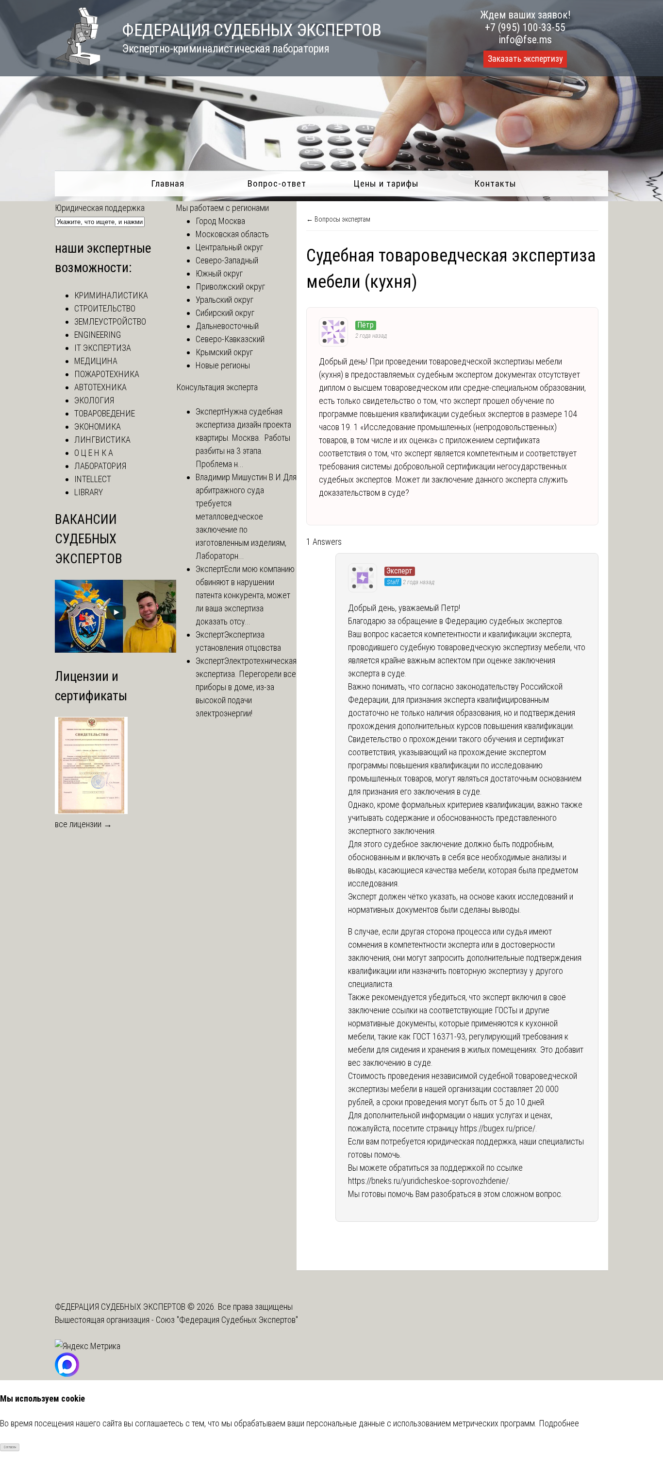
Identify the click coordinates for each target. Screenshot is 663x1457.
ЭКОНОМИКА (97, 426)
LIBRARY (88, 492)
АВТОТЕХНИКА (100, 387)
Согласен (10, 1447)
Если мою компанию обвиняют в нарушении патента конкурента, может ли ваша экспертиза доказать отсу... (245, 595)
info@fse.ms (525, 40)
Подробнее (559, 1423)
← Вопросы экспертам (338, 219)
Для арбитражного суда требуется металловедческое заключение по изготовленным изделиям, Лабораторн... (246, 516)
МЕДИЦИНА (95, 361)
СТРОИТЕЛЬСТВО (104, 308)
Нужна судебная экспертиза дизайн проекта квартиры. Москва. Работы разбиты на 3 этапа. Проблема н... (243, 437)
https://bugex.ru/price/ (497, 1128)
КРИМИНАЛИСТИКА (111, 295)
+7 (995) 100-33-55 (525, 27)
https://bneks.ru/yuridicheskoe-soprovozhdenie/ (428, 1181)
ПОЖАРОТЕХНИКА (106, 374)
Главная (167, 183)
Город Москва (220, 221)
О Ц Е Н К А (93, 453)
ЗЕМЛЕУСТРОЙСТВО (110, 321)
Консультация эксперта (217, 387)
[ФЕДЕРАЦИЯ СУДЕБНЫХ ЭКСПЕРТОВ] (77, 62)
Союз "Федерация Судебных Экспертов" (227, 1320)
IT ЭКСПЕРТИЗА (102, 348)
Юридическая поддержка (100, 208)
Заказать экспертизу (525, 59)
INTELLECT (92, 479)
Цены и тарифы (386, 183)
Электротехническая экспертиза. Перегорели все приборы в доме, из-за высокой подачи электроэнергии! (246, 687)
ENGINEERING (97, 335)
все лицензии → (83, 824)
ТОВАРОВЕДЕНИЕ (104, 413)
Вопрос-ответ (277, 183)
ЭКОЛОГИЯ (94, 400)
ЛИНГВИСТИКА (102, 439)
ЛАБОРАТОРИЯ (100, 466)
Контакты (495, 183)
